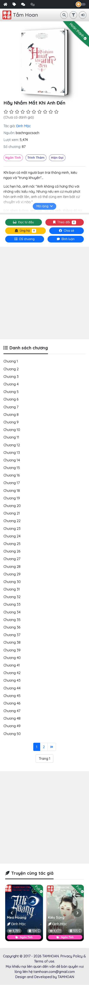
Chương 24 (12, 536)
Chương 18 (11, 490)
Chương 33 (12, 604)
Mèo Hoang (16, 917)
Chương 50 (12, 734)
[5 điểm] (28, 112)
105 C (76, 931)
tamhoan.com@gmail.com (54, 971)
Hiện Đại (57, 158)
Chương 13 (11, 452)
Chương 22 (12, 521)
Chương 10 (11, 430)
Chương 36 (12, 627)
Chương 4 (11, 384)
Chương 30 (12, 582)
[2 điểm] (11, 112)
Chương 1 (10, 361)
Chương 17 (11, 483)
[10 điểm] (56, 112)
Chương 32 (12, 597)
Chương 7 (10, 407)
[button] (11, 913)
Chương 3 (11, 376)
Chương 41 (11, 665)
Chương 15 (11, 468)
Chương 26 (12, 551)
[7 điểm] (39, 112)
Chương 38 (12, 642)
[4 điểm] (22, 112)
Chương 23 (12, 528)
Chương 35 (12, 620)
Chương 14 (11, 460)
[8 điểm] (45, 112)
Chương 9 (11, 422)
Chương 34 (12, 612)
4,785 (16, 931)
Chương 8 (11, 414)
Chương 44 (12, 688)
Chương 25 (12, 544)
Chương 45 (12, 696)
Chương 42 (12, 673)
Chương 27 (11, 559)
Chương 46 (12, 703)
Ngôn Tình (13, 158)
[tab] (24, 239)
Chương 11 (11, 437)
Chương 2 (11, 369)
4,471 (57, 931)
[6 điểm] (34, 112)
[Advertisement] (44, 293)
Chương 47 (11, 711)
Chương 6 (11, 399)
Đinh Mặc (23, 126)
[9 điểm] (50, 112)
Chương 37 (11, 635)
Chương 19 (11, 498)
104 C (36, 931)
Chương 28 (12, 566)
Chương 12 (11, 445)
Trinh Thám (35, 158)
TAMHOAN (50, 956)
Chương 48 (12, 718)
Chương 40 (12, 658)
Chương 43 (12, 680)
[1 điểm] (5, 112)
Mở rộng (42, 206)
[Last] (51, 747)
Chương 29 (12, 574)
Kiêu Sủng (56, 917)
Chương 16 (11, 475)
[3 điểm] (17, 112)
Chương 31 (11, 589)
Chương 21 (11, 513)
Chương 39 (12, 650)
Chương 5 (11, 392)
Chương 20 (12, 506)
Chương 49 (12, 726)
